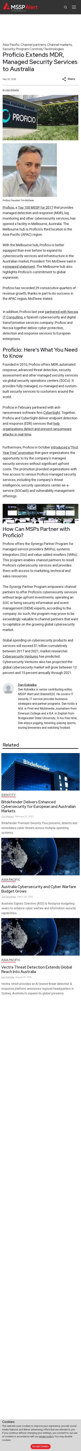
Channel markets (59, 44)
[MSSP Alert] (20, 7)
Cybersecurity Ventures (20, 656)
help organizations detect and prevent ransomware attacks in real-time (37, 429)
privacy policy (46, 1436)
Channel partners (33, 44)
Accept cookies (40, 1446)
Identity (8, 795)
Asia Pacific (11, 44)
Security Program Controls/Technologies (33, 49)
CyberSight (51, 413)
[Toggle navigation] (74, 7)
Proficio (8, 207)
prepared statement (20, 267)
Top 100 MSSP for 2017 (35, 207)
